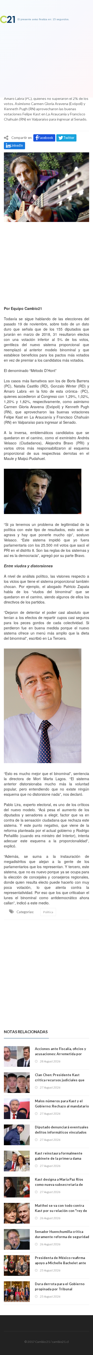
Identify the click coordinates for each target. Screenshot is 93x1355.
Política (48, 912)
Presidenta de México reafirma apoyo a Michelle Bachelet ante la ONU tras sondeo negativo (60, 1263)
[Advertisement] (46, 262)
